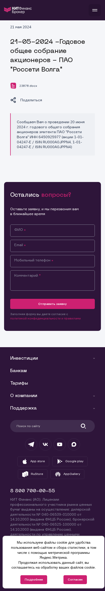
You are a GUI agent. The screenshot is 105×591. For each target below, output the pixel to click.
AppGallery (71, 474)
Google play (74, 461)
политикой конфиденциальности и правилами (45, 318)
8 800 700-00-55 (32, 491)
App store (37, 461)
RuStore (37, 474)
